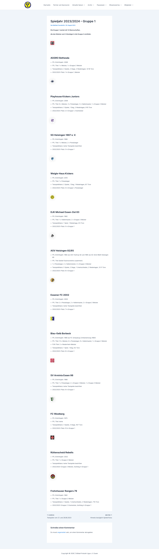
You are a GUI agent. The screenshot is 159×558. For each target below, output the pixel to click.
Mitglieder (127, 5)
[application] (84, 5)
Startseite (47, 5)
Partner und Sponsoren (61, 5)
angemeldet (62, 532)
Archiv (90, 5)
